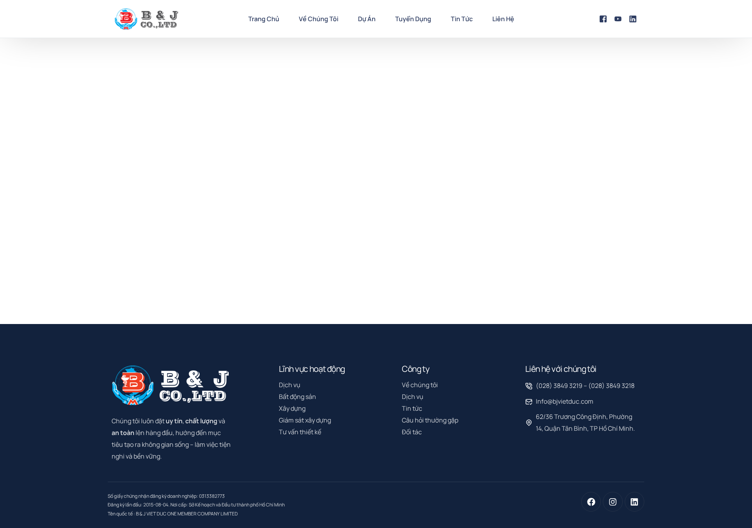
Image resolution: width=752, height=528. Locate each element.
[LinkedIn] (632, 18)
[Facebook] (603, 18)
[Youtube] (618, 18)
